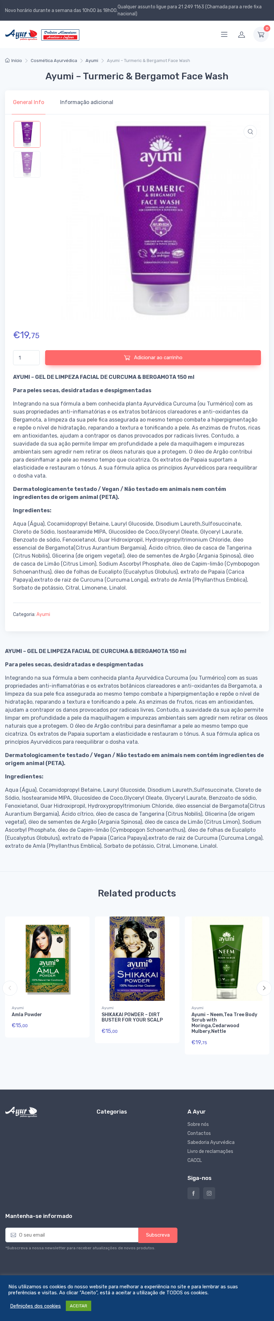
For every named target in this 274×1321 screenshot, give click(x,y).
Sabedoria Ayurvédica (211, 1142)
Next (264, 988)
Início (16, 60)
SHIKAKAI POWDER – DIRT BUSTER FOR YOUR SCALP (132, 1017)
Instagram (209, 1193)
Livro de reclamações (210, 1151)
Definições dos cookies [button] (35, 1306)
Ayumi (92, 60)
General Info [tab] (28, 102)
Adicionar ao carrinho (157, 358)
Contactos (199, 1133)
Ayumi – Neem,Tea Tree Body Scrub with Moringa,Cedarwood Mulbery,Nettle (224, 1023)
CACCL (194, 1160)
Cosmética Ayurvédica (54, 60)
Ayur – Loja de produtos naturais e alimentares (193, 1193)
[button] (250, 131)
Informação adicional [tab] (86, 102)
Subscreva (158, 1235)
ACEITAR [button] (78, 1305)
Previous (9, 988)
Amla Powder (27, 1015)
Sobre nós (198, 1124)
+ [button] (71, 1027)
